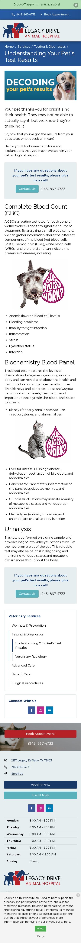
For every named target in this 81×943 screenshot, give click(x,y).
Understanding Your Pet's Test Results (38, 645)
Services (24, 46)
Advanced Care (23, 665)
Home (9, 46)
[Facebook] (31, 710)
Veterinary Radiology (31, 656)
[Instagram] (40, 710)
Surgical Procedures (27, 683)
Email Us (17, 773)
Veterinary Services (24, 616)
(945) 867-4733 (52, 189)
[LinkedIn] (49, 710)
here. (67, 921)
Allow (40, 928)
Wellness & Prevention (29, 625)
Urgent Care (21, 674)
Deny (40, 936)
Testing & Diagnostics (50, 46)
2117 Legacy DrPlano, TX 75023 (31, 760)
